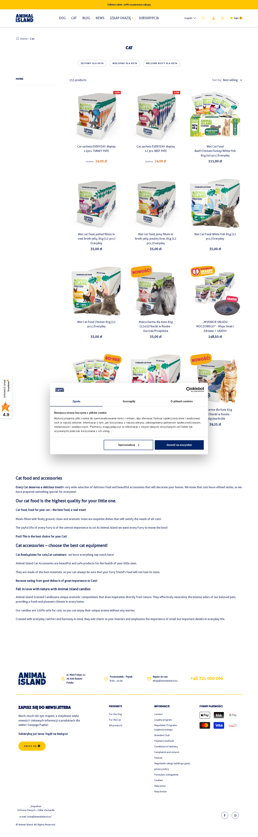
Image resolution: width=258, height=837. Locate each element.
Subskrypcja (149, 18)
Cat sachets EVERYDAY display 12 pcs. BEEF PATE (156, 149)
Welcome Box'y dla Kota (161, 63)
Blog (86, 18)
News (100, 18)
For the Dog (115, 714)
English (188, 18)
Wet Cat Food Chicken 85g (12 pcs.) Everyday (96, 324)
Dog (62, 18)
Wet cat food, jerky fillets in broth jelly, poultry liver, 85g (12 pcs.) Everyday (155, 239)
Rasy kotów (160, 791)
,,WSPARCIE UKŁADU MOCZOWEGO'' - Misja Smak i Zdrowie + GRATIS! (215, 326)
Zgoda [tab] (76, 401)
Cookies (158, 780)
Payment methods (164, 740)
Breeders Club (162, 735)
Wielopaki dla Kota (125, 63)
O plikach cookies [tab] (182, 401)
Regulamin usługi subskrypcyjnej (172, 763)
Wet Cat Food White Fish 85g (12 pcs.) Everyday (215, 236)
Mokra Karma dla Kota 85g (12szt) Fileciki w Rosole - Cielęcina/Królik (215, 414)
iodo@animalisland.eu (39, 816)
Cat (74, 18)
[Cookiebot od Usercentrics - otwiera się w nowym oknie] (188, 389)
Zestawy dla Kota (92, 63)
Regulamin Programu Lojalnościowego (165, 727)
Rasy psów (160, 785)
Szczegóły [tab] (129, 401)
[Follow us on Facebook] (224, 815)
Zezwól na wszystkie (179, 444)
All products (115, 725)
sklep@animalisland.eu (165, 680)
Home (24, 38)
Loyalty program (163, 719)
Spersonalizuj (126, 444)
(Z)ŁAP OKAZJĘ (120, 18)
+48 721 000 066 (206, 678)
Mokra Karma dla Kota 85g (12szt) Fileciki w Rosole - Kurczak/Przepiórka (156, 326)
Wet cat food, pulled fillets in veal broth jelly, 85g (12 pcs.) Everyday (96, 239)
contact (158, 714)
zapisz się (30, 746)
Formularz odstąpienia (166, 774)
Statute (158, 757)
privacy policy (161, 769)
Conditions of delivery (166, 746)
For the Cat (115, 719)
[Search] (204, 18)
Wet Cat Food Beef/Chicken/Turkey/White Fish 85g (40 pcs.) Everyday (215, 151)
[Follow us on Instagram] (235, 815)
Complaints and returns (166, 752)
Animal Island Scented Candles (35, 597)
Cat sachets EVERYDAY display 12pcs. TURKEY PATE (96, 149)
